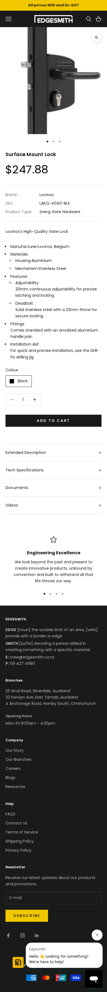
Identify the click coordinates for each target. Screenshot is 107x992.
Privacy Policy (18, 850)
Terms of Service (21, 832)
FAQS (10, 814)
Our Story (14, 750)
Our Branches (18, 759)
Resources (15, 786)
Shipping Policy (19, 841)
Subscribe (26, 915)
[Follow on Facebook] (8, 935)
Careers (13, 768)
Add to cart (53, 420)
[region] (53, 560)
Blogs (10, 777)
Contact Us (16, 823)
